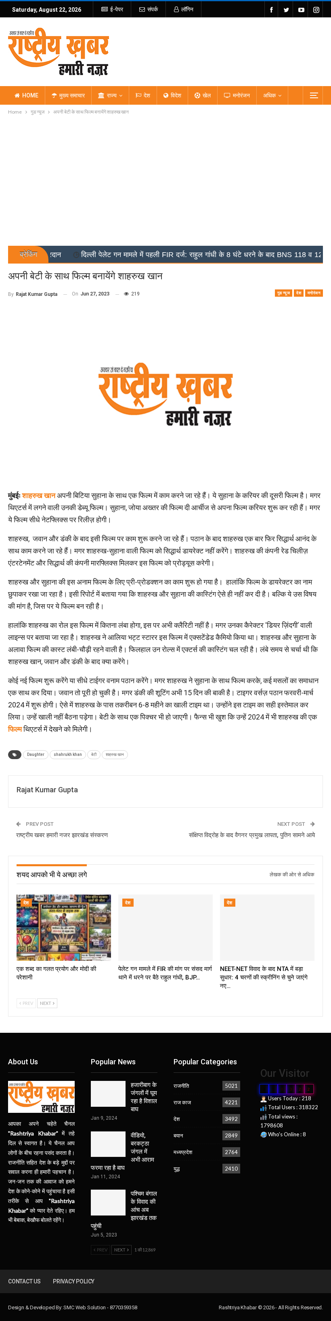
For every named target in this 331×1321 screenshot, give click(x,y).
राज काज (182, 1102)
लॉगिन (187, 9)
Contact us (24, 1281)
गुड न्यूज (283, 293)
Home (30, 95)
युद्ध (177, 1168)
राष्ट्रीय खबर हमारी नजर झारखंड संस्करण (62, 835)
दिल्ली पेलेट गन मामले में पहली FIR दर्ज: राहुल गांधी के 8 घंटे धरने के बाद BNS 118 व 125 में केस (169, 255)
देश (147, 95)
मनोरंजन (241, 95)
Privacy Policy (73, 1281)
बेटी (93, 754)
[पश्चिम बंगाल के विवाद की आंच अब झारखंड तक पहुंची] (108, 1202)
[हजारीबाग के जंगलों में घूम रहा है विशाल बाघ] (108, 1094)
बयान (178, 1135)
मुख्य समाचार (72, 95)
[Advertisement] (165, 177)
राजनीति (181, 1086)
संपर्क (152, 9)
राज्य (112, 95)
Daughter (35, 754)
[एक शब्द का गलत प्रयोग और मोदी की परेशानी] (64, 928)
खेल (207, 95)
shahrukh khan (68, 754)
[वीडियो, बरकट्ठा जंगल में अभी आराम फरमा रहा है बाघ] (108, 1144)
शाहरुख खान (115, 754)
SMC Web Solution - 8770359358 (100, 1307)
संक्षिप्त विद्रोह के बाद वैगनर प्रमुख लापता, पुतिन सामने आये (252, 835)
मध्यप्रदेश (183, 1152)
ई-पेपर (116, 9)
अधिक (269, 95)
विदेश (176, 95)
